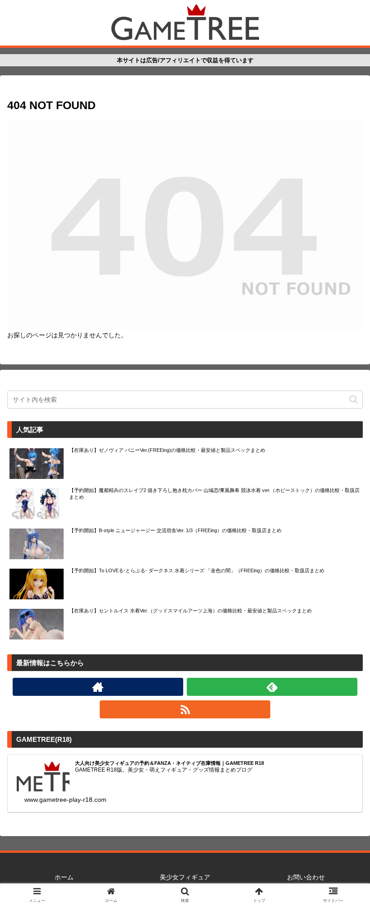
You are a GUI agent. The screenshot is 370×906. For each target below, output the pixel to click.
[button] (353, 399)
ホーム (64, 877)
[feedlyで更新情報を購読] (272, 687)
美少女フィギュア (185, 877)
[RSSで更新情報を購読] (185, 709)
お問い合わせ (306, 877)
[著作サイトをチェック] (98, 687)
